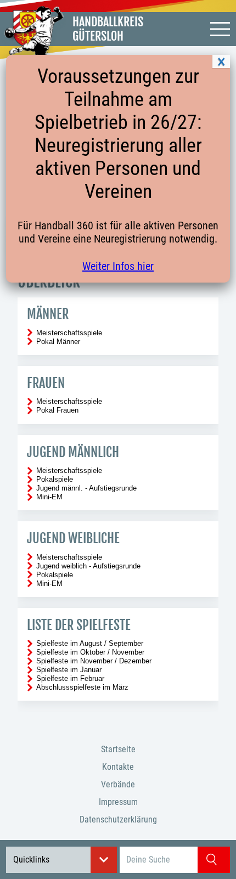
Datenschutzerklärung (118, 819)
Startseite (118, 749)
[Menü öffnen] (220, 29)
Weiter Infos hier (118, 266)
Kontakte (118, 767)
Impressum (118, 802)
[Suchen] (214, 860)
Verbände (118, 784)
